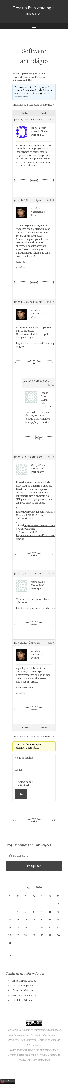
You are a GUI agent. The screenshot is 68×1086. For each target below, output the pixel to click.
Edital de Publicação (22, 1000)
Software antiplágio (22, 985)
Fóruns (41, 73)
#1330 (50, 642)
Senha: (18, 769)
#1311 (51, 384)
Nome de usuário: (24, 757)
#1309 (50, 301)
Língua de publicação (22, 990)
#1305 (50, 119)
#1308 (50, 200)
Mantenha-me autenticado (25, 783)
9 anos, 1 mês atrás (24, 93)
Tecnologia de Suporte (23, 995)
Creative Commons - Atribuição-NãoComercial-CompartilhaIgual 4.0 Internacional (34, 1040)
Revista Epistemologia (34, 10)
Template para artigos (23, 980)
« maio (9, 955)
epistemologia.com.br (45, 1030)
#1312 (51, 573)
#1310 (51, 456)
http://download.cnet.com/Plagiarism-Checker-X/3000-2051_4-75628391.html (37, 515)
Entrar (21, 794)
